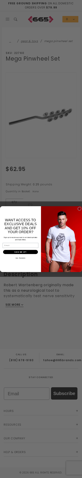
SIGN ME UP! (20, 252)
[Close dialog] (79, 208)
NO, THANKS (21, 258)
